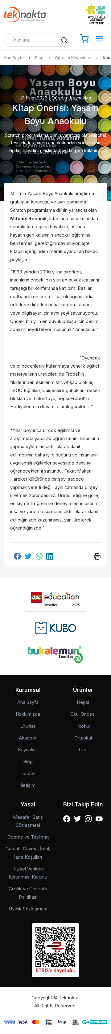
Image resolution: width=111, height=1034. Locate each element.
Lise (83, 750)
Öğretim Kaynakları (73, 57)
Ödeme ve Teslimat (28, 837)
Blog (39, 57)
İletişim (28, 785)
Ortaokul (83, 738)
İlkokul (83, 726)
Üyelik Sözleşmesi (28, 909)
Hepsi (83, 702)
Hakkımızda (28, 714)
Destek (28, 773)
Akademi (28, 738)
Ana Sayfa (14, 57)
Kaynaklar (28, 750)
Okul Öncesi (83, 714)
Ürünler (27, 726)
